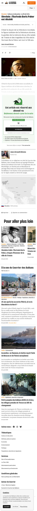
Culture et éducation (14, 14)
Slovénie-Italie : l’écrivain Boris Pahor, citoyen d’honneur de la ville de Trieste (13, 253)
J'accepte (6, 506)
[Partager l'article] (10, 52)
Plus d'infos (23, 506)
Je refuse (15, 506)
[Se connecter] (24, 3)
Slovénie (4, 14)
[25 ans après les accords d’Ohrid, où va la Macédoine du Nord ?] (18, 285)
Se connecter (26, 145)
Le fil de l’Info (25, 14)
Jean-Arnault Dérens (7, 44)
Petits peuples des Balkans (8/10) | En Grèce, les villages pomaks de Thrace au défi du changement (17, 403)
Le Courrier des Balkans (12, 2)
